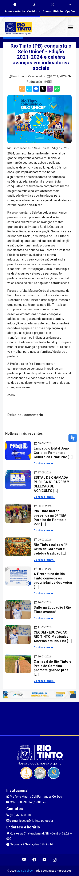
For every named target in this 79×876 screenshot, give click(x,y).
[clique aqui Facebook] (34, 859)
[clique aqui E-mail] (24, 859)
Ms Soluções (24, 870)
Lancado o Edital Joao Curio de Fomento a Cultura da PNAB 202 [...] (53, 452)
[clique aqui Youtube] (44, 859)
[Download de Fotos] (29, 89)
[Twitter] (43, 89)
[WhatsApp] (57, 89)
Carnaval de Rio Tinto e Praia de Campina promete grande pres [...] (52, 668)
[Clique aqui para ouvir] (50, 89)
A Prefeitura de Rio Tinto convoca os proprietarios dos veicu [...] (53, 580)
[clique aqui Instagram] (54, 859)
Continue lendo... (44, 463)
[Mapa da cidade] (39, 718)
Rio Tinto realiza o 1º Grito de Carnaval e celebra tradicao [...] (50, 549)
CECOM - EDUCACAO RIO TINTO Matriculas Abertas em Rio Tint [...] (53, 636)
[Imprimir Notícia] (22, 89)
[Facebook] (36, 89)
